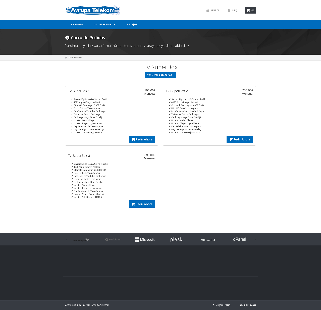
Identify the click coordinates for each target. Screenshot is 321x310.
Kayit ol (215, 10)
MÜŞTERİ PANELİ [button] (104, 24)
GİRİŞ (234, 10)
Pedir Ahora (144, 139)
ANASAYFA (77, 24)
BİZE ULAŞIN (250, 305)
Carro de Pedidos (75, 57)
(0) (252, 10)
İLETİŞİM (132, 24)
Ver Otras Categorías (160, 74)
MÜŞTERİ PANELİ (224, 305)
